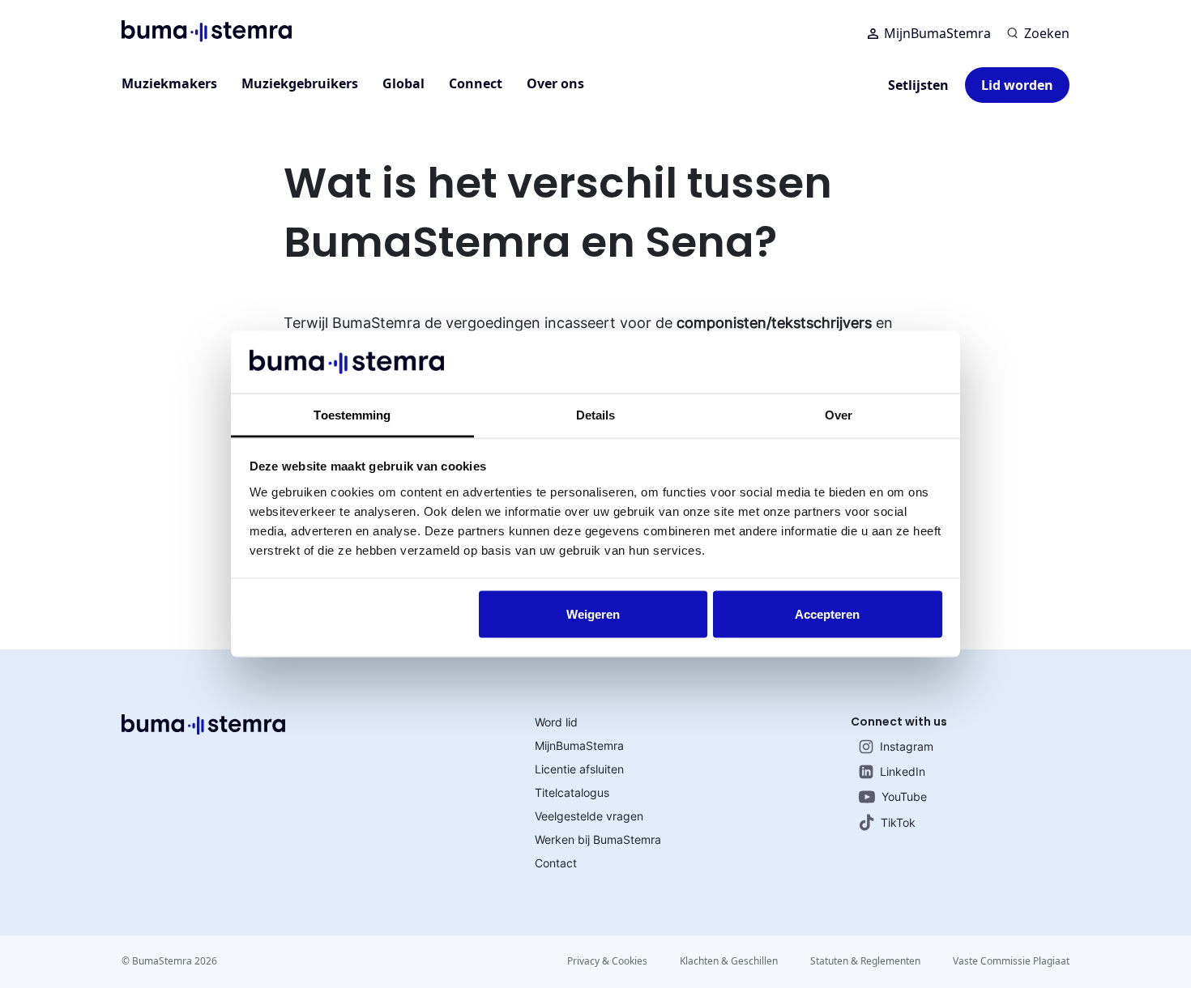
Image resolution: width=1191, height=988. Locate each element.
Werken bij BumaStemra (598, 839)
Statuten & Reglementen (865, 961)
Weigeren (593, 614)
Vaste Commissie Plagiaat (1011, 961)
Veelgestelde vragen (589, 816)
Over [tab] (838, 414)
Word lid (556, 722)
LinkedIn (902, 771)
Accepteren (827, 614)
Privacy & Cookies (607, 961)
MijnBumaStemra (937, 33)
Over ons (555, 83)
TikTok (898, 822)
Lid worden (1017, 85)
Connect (475, 83)
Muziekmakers (169, 83)
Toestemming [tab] (352, 414)
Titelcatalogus (572, 792)
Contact (556, 863)
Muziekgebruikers (299, 83)
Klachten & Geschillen (729, 961)
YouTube (904, 796)
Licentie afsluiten (579, 769)
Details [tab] (596, 414)
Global (403, 83)
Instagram (906, 746)
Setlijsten (918, 85)
